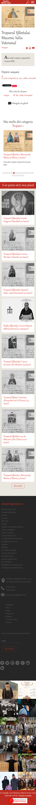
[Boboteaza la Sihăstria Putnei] (9, 781)
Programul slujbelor (9, 512)
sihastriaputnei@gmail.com (16, 595)
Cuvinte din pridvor (9, 553)
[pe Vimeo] (7, 663)
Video (8, 608)
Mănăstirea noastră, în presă (12, 565)
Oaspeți (4, 544)
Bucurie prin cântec (9, 509)
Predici (4, 524)
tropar (6, 95)
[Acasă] (5, 2)
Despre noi (10, 614)
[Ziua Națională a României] (9, 744)
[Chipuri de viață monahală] (9, 763)
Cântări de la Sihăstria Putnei (12, 527)
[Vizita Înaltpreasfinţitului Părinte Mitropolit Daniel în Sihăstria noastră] (9, 708)
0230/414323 (10, 590)
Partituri (5, 547)
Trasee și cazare (11, 619)
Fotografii (9, 605)
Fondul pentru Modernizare (12, 568)
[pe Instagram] (12, 663)
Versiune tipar (27, 48)
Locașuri (5, 518)
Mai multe (18, 486)
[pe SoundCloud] (18, 663)
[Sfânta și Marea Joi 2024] (27, 744)
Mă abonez (9, 649)
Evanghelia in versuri (9, 542)
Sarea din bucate (8, 556)
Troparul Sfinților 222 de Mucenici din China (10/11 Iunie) (15, 439)
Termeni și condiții (25, 795)
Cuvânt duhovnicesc (9, 536)
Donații (8, 617)
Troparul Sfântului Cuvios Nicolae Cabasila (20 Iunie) (16, 256)
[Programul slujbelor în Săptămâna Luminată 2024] (27, 690)
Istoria (4, 515)
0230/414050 (10, 587)
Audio (8, 611)
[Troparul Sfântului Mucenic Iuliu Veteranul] (18, 17)
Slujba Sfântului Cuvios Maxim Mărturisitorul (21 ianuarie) (18, 327)
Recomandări (7, 562)
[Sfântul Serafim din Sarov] (27, 726)
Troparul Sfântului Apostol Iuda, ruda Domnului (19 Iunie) (18, 291)
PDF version (30, 48)
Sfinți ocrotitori (7, 533)
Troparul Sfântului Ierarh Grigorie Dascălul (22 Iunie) (16, 220)
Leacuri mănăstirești (9, 559)
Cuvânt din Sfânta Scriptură (12, 539)
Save (15, 86)
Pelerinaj (5, 521)
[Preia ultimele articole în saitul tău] (2, 668)
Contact (9, 622)
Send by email (33, 48)
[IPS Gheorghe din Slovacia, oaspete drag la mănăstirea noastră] (27, 708)
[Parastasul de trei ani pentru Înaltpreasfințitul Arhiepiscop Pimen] (9, 726)
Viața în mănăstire (8, 530)
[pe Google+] (23, 663)
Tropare (5, 48)
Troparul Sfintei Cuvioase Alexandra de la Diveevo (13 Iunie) (16, 400)
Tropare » (18, 126)
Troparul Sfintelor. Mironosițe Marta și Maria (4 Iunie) (17, 156)
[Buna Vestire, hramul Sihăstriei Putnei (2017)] (27, 781)
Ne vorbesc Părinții (9, 550)
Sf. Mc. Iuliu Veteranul (22, 95)
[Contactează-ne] (28, 663)
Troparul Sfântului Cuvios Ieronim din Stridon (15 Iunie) (17, 363)
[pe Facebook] (2, 663)
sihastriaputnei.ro (12, 504)
